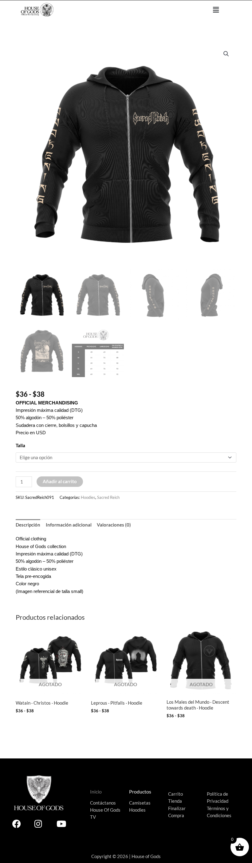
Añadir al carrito (60, 481)
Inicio (96, 791)
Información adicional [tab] (69, 524)
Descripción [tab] (28, 524)
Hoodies (88, 497)
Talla (20, 445)
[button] (216, 9)
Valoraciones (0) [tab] (114, 524)
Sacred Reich (108, 497)
